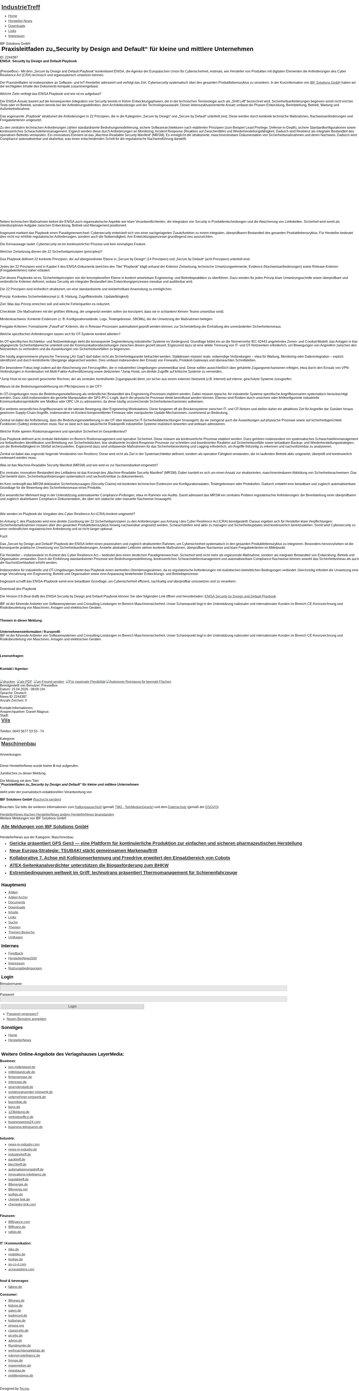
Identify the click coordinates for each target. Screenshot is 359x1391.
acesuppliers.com (21, 1269)
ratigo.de (14, 1232)
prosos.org (16, 1325)
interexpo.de (17, 1082)
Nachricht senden (47, 799)
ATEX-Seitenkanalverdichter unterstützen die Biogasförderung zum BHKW (89, 865)
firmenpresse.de (20, 1077)
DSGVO (211, 807)
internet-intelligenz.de (24, 1355)
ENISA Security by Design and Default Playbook (240, 596)
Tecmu (24, 1388)
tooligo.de (15, 1259)
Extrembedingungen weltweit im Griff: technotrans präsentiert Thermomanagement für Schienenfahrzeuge (123, 872)
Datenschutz (177, 807)
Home (12, 16)
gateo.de (14, 1310)
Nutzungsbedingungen (25, 968)
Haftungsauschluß (88, 807)
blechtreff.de (17, 1164)
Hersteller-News (20, 21)
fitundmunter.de (19, 1345)
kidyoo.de (15, 1305)
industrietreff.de (19, 1154)
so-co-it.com (17, 1264)
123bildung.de (19, 1112)
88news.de (16, 1300)
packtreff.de (16, 1159)
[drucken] (7, 681)
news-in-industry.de (22, 1149)
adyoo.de (15, 1340)
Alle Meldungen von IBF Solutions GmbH (45, 826)
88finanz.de (17, 1227)
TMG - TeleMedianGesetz (133, 807)
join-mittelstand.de (21, 1067)
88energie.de (18, 1184)
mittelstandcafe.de (21, 1072)
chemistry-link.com (22, 1204)
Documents (16, 902)
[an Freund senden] (49, 681)
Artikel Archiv (18, 897)
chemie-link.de (19, 1199)
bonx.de (14, 1107)
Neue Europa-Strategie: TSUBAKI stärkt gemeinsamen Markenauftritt (83, 850)
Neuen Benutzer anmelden (26, 1019)
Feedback (15, 953)
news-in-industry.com (23, 1144)
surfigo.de (15, 1194)
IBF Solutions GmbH (325, 82)
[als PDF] (24, 681)
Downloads (16, 26)
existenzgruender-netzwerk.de (30, 1092)
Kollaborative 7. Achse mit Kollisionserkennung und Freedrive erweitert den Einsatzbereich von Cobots (120, 857)
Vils (5, 720)
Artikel (13, 892)
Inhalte (13, 912)
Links (12, 31)
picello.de (15, 1335)
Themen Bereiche (21, 932)
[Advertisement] (62, 181)
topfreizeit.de (17, 1315)
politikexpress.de (20, 1375)
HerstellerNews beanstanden (92, 814)
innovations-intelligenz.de (27, 1174)
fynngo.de (15, 1360)
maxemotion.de (19, 1365)
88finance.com (19, 1222)
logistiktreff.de (18, 1179)
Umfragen (15, 937)
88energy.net (17, 1189)
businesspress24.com (24, 1122)
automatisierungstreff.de (26, 1169)
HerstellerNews (19, 1040)
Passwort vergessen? (22, 1014)
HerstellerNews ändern (53, 814)
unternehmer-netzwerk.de (27, 1097)
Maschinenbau (18, 743)
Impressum (16, 36)
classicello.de (18, 1330)
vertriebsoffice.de (20, 1117)
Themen (14, 927)
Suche (13, 922)
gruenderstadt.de (20, 1087)
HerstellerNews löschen (18, 814)
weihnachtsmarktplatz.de (26, 1350)
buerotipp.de (17, 1102)
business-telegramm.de (25, 1127)
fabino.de (15, 1287)
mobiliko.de (16, 1254)
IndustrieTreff (20, 7)
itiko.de (13, 1249)
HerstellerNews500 (22, 958)
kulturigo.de (17, 1320)
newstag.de (16, 1370)
